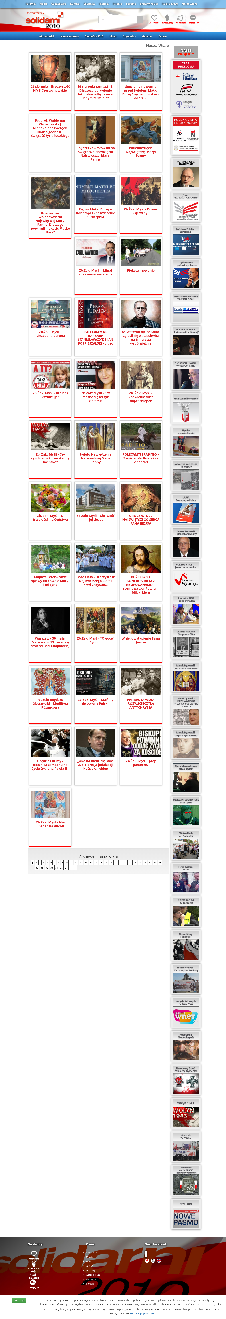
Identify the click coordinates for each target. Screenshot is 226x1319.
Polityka (31, 4)
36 (66, 867)
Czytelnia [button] (128, 36)
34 (56, 867)
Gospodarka (58, 4)
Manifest (90, 1257)
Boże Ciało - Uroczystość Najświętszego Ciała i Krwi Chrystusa (96, 581)
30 (37, 867)
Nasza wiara (189, 4)
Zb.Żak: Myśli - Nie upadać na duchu (50, 824)
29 (160, 862)
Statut (89, 1261)
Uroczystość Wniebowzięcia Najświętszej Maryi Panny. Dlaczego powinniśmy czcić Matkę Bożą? (50, 222)
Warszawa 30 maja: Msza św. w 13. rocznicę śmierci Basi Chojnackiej (50, 642)
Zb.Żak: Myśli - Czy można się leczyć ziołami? (95, 397)
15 (91, 862)
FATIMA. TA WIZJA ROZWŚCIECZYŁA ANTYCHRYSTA (140, 703)
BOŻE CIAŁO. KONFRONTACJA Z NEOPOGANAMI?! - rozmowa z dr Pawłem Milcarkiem (141, 584)
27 (150, 862)
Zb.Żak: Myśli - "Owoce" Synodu (95, 640)
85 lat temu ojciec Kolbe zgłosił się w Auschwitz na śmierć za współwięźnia (141, 337)
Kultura (75, 4)
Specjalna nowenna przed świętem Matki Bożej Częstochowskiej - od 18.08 (140, 92)
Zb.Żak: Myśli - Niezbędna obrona (50, 334)
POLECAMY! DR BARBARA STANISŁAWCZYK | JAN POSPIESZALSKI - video (95, 337)
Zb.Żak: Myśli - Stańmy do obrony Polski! (95, 701)
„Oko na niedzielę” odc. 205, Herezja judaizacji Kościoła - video (95, 765)
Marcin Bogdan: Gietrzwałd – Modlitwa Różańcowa (50, 703)
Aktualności (46, 36)
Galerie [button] (146, 36)
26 (145, 862)
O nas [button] (162, 36)
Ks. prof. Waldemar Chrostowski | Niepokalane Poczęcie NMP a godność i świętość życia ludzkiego (50, 128)
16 (96, 862)
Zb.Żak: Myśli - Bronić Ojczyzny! (141, 211)
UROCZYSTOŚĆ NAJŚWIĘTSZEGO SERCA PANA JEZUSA (140, 519)
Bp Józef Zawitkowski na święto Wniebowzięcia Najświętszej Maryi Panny (95, 153)
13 (81, 862)
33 (51, 867)
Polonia (117, 4)
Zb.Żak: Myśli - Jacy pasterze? (141, 763)
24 (135, 862)
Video (113, 36)
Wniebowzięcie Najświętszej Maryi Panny (141, 152)
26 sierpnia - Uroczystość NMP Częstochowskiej (50, 88)
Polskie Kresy (170, 4)
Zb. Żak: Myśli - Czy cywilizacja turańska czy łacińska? (50, 458)
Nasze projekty (69, 36)
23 (130, 862)
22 (125, 862)
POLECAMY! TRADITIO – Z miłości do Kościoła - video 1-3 (140, 458)
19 (110, 862)
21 (120, 862)
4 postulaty (91, 1252)
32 (47, 867)
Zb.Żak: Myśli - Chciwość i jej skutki (96, 518)
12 (76, 862)
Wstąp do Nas (93, 1274)
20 (115, 862)
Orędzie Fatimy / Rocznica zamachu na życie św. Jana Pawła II (50, 765)
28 (155, 862)
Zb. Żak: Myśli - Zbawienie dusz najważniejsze (141, 397)
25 (140, 862)
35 (61, 867)
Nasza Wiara (157, 45)
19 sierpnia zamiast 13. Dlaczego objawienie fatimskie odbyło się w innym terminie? (95, 92)
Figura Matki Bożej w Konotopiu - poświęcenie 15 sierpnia (95, 213)
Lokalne (131, 4)
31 (42, 867)
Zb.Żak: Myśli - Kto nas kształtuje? (50, 395)
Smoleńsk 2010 (94, 36)
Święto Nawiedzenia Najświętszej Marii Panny (95, 458)
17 (101, 862)
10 (66, 862)
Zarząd (89, 1265)
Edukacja (89, 4)
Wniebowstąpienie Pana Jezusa (141, 640)
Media (43, 4)
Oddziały (90, 1270)
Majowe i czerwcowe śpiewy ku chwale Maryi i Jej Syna (50, 581)
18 (106, 862)
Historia (104, 4)
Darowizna (91, 1279)
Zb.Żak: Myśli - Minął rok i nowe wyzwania (95, 272)
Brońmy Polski (149, 4)
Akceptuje (19, 1300)
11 (71, 862)
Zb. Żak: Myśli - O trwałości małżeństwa (50, 518)
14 (86, 862)
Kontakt (90, 1283)
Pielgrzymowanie (141, 270)
